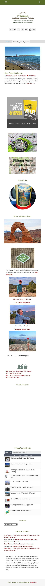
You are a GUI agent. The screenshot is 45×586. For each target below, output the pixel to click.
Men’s (22, 299)
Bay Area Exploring (13, 73)
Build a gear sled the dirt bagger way (22, 505)
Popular (8, 452)
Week (20, 455)
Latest (24, 452)
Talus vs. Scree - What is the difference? (23, 493)
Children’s (28, 299)
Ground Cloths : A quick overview (21, 499)
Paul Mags (22, 75)
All (31, 455)
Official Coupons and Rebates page (18, 375)
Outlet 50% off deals (13, 373)
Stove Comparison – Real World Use (22, 487)
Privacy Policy (33, 582)
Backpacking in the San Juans (24, 544)
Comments (17, 452)
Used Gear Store (12, 377)
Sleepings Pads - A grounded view (21, 510)
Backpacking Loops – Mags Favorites (22, 464)
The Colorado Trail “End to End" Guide (22, 458)
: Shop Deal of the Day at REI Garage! (18, 371)
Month (26, 455)
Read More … (30, 83)
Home (8, 42)
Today (15, 455)
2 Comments (31, 75)
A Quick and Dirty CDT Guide (19, 481)
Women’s (16, 299)
